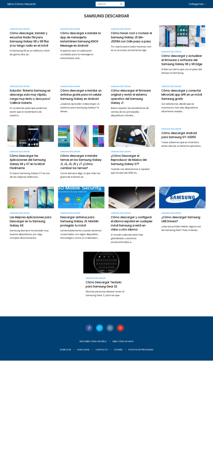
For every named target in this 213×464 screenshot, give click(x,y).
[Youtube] (120, 327)
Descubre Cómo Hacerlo (93, 341)
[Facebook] (89, 327)
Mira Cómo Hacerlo (21, 4)
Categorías (196, 4)
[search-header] (121, 4)
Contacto (102, 349)
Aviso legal (83, 349)
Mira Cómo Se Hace (123, 341)
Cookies (118, 349)
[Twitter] (99, 327)
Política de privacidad (141, 349)
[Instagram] (109, 327)
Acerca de (65, 349)
